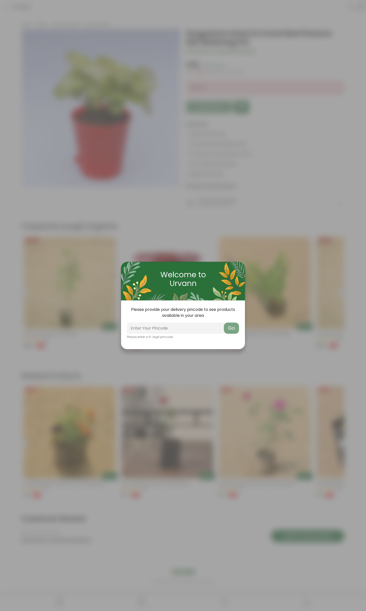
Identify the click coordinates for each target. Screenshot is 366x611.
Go (231, 328)
